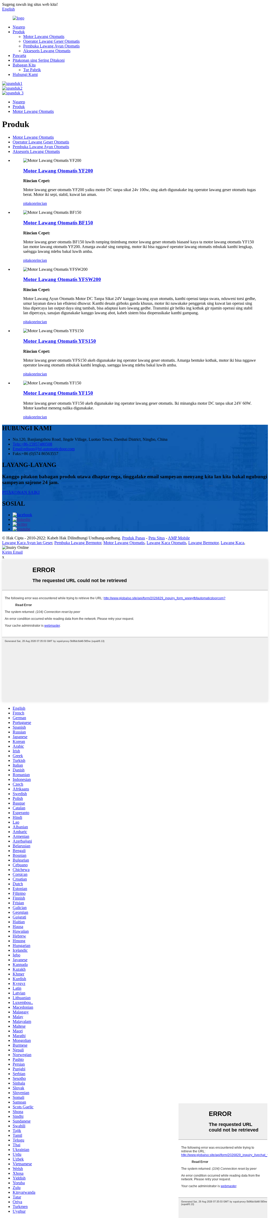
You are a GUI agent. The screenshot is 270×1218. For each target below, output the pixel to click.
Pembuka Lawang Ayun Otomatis (51, 46)
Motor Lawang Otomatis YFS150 (59, 341)
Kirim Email (12, 552)
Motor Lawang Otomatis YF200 (58, 170)
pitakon (29, 203)
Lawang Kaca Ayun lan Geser (27, 542)
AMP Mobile (179, 538)
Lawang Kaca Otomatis (166, 542)
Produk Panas (133, 538)
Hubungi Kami (25, 74)
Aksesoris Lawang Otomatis (46, 51)
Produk (19, 32)
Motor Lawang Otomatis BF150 (58, 222)
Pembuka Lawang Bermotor (77, 542)
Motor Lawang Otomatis (43, 36)
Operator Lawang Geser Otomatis (51, 41)
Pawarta (19, 55)
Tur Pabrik (32, 69)
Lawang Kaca (232, 542)
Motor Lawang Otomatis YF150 (58, 393)
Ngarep (19, 27)
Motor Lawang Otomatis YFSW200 (62, 279)
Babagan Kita (24, 65)
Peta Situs (156, 538)
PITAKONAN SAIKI (21, 492)
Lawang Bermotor (203, 542)
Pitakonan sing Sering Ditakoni (39, 60)
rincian (41, 203)
